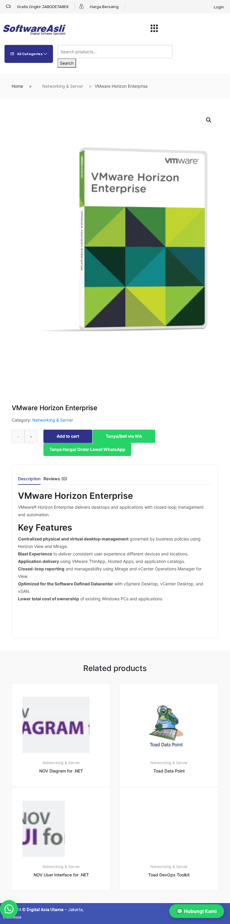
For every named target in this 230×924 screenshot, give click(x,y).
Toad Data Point (169, 770)
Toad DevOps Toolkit (169, 874)
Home (17, 86)
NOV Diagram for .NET (61, 770)
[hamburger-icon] (154, 30)
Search (67, 63)
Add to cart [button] (65, 910)
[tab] (29, 481)
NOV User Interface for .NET (61, 874)
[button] (208, 120)
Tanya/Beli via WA (124, 436)
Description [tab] (29, 479)
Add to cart (68, 436)
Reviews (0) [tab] (55, 479)
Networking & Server (62, 86)
